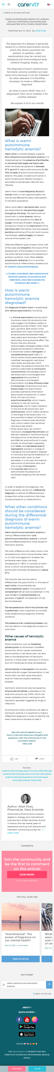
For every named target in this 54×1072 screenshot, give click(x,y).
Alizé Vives (40, 30)
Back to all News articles (17, 12)
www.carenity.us (20, 1052)
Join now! (27, 874)
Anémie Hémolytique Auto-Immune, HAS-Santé (27, 774)
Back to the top (43, 993)
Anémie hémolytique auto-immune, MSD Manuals (27, 771)
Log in (37, 1069)
